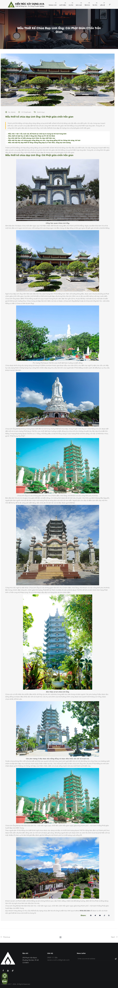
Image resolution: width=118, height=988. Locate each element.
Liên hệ (102, 5)
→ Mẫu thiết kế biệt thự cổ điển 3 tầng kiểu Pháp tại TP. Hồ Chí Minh (30, 136)
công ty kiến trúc (61, 911)
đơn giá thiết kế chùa (12, 913)
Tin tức (95, 5)
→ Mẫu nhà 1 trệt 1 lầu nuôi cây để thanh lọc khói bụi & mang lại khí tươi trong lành (36, 134)
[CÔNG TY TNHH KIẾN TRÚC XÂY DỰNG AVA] (25, 4)
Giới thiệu (62, 5)
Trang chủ (53, 5)
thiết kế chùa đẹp (62, 429)
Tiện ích (87, 5)
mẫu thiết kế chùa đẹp (35, 152)
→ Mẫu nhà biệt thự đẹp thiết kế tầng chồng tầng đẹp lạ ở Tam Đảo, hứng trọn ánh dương (38, 142)
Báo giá (79, 5)
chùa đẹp (12, 294)
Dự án (71, 5)
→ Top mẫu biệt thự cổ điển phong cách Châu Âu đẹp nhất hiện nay (30, 138)
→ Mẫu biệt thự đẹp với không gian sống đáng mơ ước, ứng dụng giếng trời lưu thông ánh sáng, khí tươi (43, 140)
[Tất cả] (60, 937)
